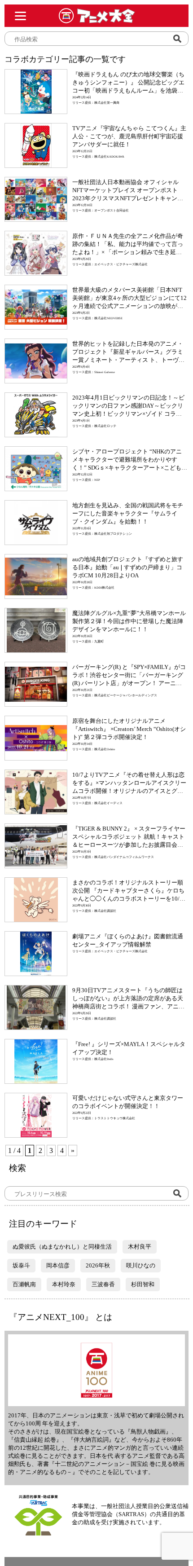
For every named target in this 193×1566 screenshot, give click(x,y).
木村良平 (139, 1246)
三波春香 (103, 1284)
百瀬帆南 (24, 1284)
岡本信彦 (58, 1265)
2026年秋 (98, 1265)
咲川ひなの (140, 1265)
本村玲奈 (63, 1284)
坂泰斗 (21, 1265)
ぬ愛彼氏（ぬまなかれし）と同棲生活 (62, 1246)
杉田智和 (142, 1284)
